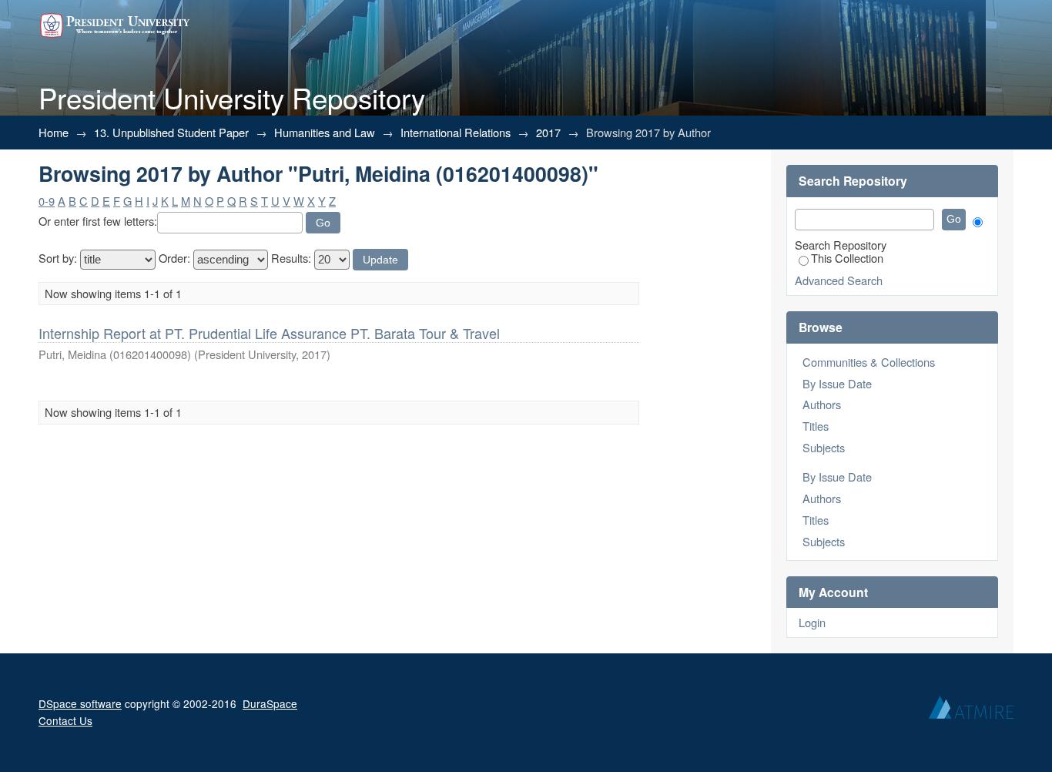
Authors (821, 404)
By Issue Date (837, 383)
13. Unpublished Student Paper (171, 132)
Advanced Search (839, 280)
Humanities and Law (324, 132)
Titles (815, 426)
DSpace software (80, 703)
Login (812, 622)
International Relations (455, 132)
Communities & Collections (868, 362)
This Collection (847, 258)
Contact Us (65, 720)
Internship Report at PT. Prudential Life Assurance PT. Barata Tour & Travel (269, 333)
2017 (548, 132)
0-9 (47, 201)
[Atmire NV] (971, 711)
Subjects (823, 447)
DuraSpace (270, 703)
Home (54, 132)
